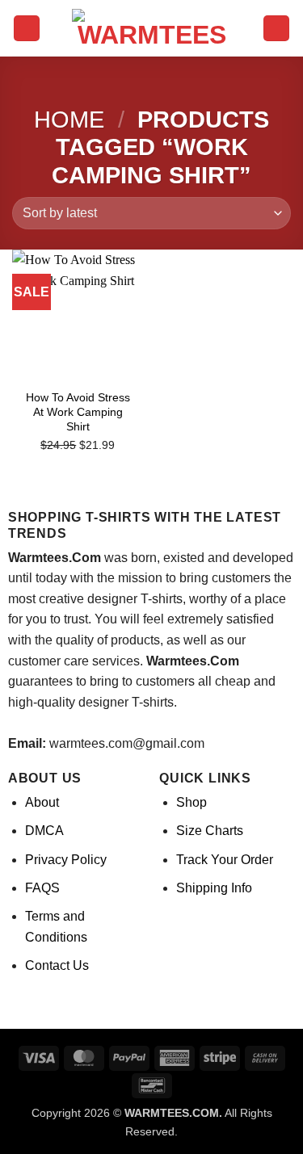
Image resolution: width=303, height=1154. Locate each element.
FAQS (42, 888)
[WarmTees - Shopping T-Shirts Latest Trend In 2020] (152, 28)
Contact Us (57, 965)
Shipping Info (214, 888)
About (42, 802)
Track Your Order (224, 860)
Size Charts (209, 830)
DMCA (44, 830)
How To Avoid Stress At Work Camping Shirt (78, 412)
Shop (191, 802)
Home (69, 119)
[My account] (276, 28)
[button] (27, 28)
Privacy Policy (66, 860)
